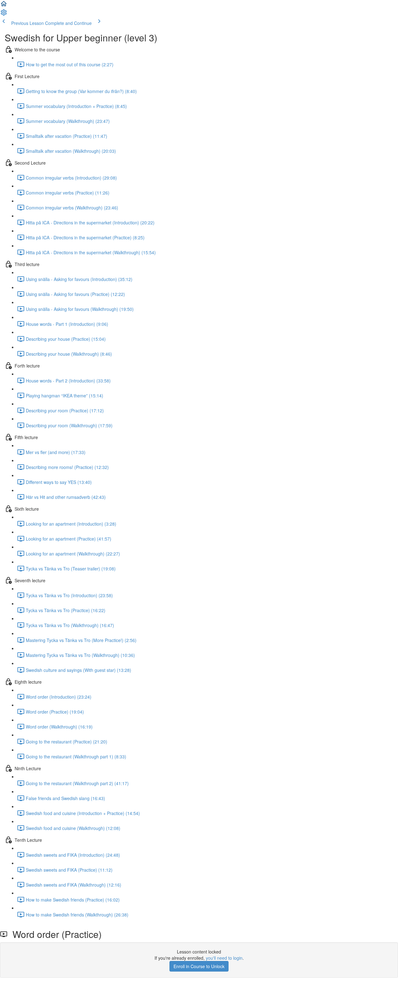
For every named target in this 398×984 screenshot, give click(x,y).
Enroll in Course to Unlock (199, 966)
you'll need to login (224, 958)
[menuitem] (3, 14)
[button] (3, 5)
